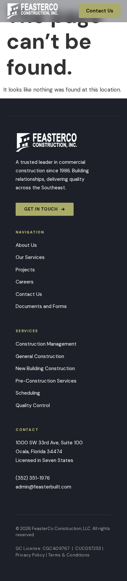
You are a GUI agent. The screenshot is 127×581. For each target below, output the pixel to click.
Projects (25, 269)
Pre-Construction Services (46, 381)
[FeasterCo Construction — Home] (32, 11)
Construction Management (46, 344)
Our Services (30, 257)
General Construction (40, 356)
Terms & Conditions (69, 555)
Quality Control (33, 405)
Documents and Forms (41, 306)
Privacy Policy (30, 555)
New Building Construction (45, 368)
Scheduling (28, 393)
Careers (25, 282)
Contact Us (99, 11)
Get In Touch (41, 209)
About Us (26, 245)
